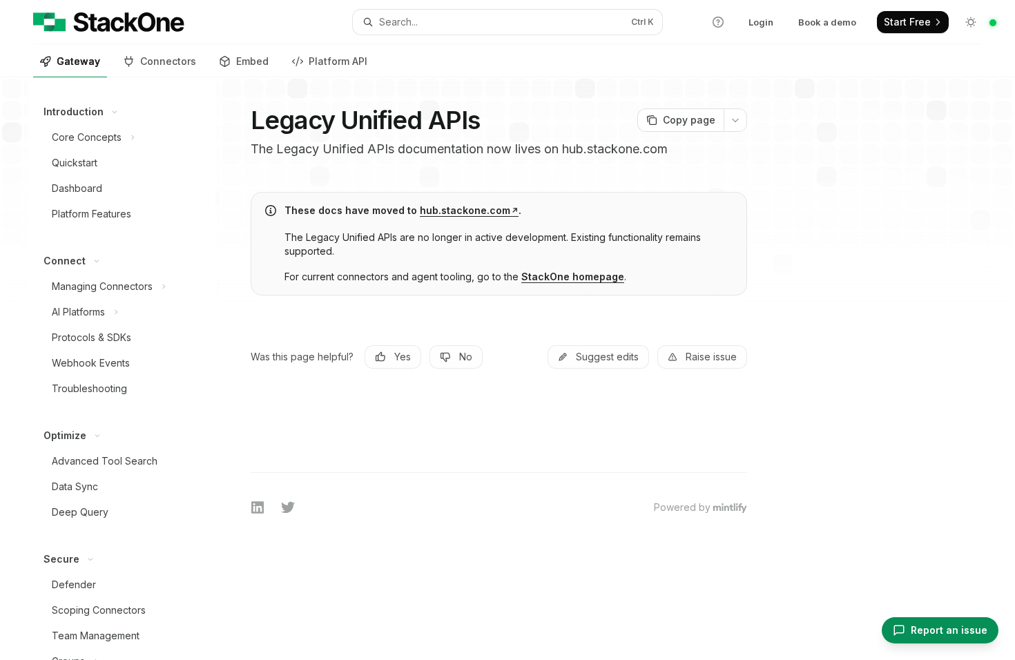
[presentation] (123, 368)
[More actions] (735, 120)
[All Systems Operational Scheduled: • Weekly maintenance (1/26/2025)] (993, 23)
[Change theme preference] (971, 22)
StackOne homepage (572, 276)
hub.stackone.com (465, 210)
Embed (252, 61)
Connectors (168, 61)
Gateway (78, 61)
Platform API (338, 61)
